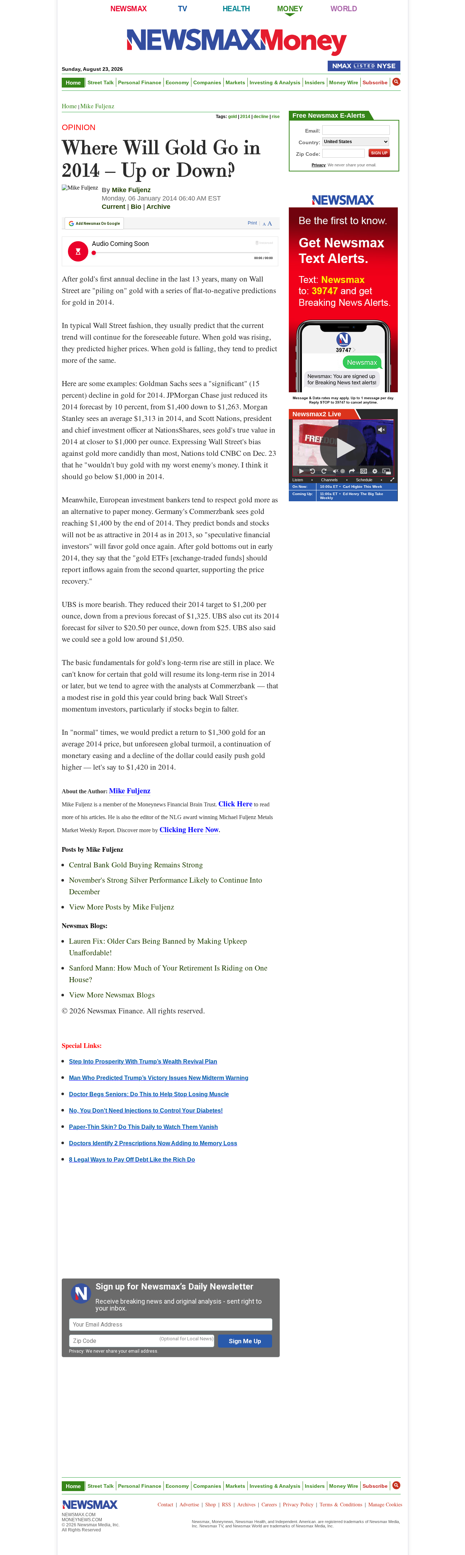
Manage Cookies (385, 1504)
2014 (245, 116)
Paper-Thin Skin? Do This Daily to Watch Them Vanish (143, 1127)
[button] (396, 82)
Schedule (364, 480)
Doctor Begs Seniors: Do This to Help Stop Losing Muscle (149, 1094)
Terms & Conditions (341, 1504)
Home (73, 83)
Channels (329, 480)
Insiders (315, 82)
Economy (177, 82)
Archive (158, 206)
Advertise (189, 1504)
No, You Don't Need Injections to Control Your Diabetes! (146, 1110)
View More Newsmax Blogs (112, 994)
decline (261, 116)
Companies (207, 82)
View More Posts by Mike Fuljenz (121, 907)
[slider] (344, 471)
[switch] (335, 471)
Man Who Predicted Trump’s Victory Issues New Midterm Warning (158, 1078)
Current (113, 206)
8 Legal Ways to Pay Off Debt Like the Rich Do (132, 1160)
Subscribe (375, 82)
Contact (165, 1504)
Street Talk (101, 82)
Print (252, 223)
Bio (136, 206)
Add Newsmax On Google (98, 224)
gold (232, 116)
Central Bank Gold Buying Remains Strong (136, 864)
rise (276, 116)
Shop (210, 1504)
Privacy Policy (298, 1504)
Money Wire (343, 82)
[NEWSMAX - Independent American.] (237, 41)
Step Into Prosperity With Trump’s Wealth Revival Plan (143, 1061)
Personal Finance (139, 82)
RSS (226, 1504)
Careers (269, 1504)
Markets (235, 82)
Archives (246, 1504)
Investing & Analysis (275, 82)
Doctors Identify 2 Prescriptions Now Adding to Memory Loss (153, 1143)
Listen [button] (297, 480)
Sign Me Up (245, 1341)
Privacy (76, 1351)
